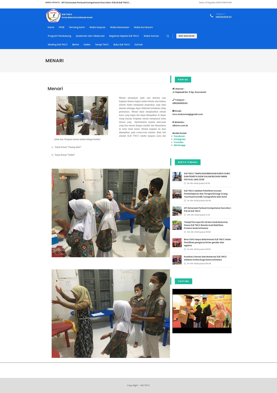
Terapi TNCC (102, 44)
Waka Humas (151, 35)
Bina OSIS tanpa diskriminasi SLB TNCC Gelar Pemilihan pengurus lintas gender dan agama (207, 242)
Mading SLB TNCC (58, 44)
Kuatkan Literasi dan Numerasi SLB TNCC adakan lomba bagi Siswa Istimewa (205, 258)
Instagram (180, 139)
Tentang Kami (77, 27)
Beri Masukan (186, 36)
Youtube (178, 142)
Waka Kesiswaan (119, 27)
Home (51, 27)
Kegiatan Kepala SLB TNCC (124, 35)
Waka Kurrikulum (143, 27)
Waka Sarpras (97, 27)
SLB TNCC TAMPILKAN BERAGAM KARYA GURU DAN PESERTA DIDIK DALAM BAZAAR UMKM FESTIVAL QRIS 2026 (207, 176)
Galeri (87, 44)
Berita (75, 44)
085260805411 (224, 17)
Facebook (179, 136)
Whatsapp (179, 145)
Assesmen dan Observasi (90, 35)
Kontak (139, 44)
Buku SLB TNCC (122, 44)
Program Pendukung (59, 35)
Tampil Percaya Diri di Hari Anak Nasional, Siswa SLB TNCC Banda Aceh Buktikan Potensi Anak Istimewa (206, 225)
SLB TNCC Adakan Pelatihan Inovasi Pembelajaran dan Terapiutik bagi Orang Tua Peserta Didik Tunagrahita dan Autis (206, 193)
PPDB (61, 27)
